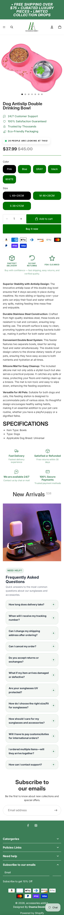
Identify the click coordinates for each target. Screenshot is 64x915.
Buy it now (32, 228)
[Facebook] (28, 825)
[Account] (52, 27)
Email (8, 872)
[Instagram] (36, 825)
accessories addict (37, 902)
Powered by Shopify (32, 912)
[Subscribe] (57, 872)
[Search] (12, 27)
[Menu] (4, 27)
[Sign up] (56, 810)
